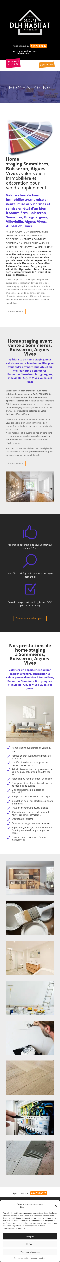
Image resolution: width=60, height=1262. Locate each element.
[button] (55, 1205)
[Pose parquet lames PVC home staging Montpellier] (30, 1094)
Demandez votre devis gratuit (30, 618)
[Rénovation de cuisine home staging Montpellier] (30, 894)
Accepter (30, 1236)
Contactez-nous (15, 311)
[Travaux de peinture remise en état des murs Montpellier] (30, 1014)
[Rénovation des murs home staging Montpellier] (30, 1054)
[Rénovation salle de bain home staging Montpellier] (30, 974)
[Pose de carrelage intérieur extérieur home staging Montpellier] (30, 1174)
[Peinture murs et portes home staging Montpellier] (30, 934)
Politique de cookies (21, 1258)
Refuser (30, 1244)
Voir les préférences (30, 1251)
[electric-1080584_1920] (30, 1134)
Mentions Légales (38, 1258)
